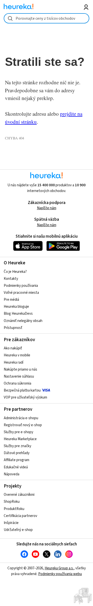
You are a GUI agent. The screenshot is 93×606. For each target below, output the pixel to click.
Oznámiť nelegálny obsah (23, 320)
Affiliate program (16, 460)
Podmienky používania (21, 285)
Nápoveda (11, 474)
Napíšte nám (46, 208)
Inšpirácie (11, 522)
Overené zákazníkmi (19, 494)
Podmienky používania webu (60, 574)
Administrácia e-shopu (21, 418)
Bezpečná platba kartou (22, 390)
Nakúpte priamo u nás (20, 369)
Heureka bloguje (16, 306)
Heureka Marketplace (20, 439)
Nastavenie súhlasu (19, 376)
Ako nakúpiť (13, 348)
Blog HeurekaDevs (18, 313)
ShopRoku (12, 501)
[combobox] (46, 18)
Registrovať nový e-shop (23, 425)
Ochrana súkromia (17, 383)
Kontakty (11, 278)
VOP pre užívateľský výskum (25, 397)
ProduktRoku (14, 508)
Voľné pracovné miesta (21, 292)
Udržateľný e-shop (18, 529)
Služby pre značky (17, 446)
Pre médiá (11, 299)
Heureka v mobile (17, 355)
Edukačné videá (16, 467)
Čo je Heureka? (15, 271)
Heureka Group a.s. (59, 568)
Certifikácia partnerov (20, 515)
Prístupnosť (13, 327)
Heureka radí (13, 362)
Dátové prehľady (17, 453)
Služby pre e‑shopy (18, 432)
